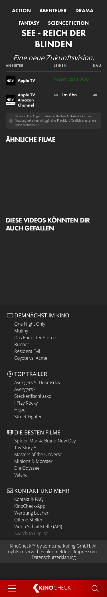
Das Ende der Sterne (35, 337)
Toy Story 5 (25, 447)
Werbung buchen (31, 513)
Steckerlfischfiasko (32, 396)
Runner (21, 344)
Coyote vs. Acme (30, 358)
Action (21, 10)
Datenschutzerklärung (54, 557)
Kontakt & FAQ (28, 499)
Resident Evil (27, 351)
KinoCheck (20, 546)
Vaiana (20, 475)
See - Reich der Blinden (53, 38)
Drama (84, 10)
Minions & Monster (33, 461)
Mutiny (21, 331)
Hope (20, 410)
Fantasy (29, 23)
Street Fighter (28, 416)
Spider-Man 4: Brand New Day (45, 441)
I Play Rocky (26, 403)
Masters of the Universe (38, 454)
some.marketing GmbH (66, 546)
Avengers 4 (25, 389)
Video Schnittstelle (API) (38, 526)
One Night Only (29, 324)
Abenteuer (53, 10)
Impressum (85, 551)
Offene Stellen (28, 520)
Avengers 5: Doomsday (37, 382)
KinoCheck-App (30, 506)
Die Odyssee (27, 468)
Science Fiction (68, 23)
